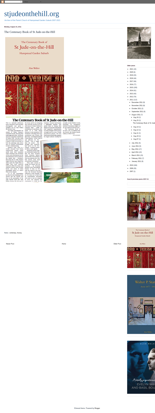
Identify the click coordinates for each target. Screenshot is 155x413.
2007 (132, 171)
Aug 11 (136, 133)
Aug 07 (136, 139)
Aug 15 (136, 120)
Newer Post (10, 244)
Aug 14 (136, 127)
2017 (132, 81)
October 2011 (136, 108)
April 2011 (135, 152)
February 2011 (137, 158)
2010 (132, 165)
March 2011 (136, 155)
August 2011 (136, 115)
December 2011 (137, 102)
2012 (132, 97)
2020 (132, 72)
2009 (132, 168)
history (19, 233)
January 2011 (136, 161)
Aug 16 (136, 117)
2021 (132, 69)
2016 (132, 84)
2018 (132, 78)
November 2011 (137, 105)
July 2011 (135, 143)
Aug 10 (136, 136)
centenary (12, 233)
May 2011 (135, 149)
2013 (132, 94)
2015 (132, 87)
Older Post (117, 244)
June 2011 (135, 146)
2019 (132, 75)
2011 (132, 100)
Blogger (97, 408)
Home (64, 244)
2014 (132, 90)
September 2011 (137, 111)
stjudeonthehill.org (31, 14)
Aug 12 (136, 130)
